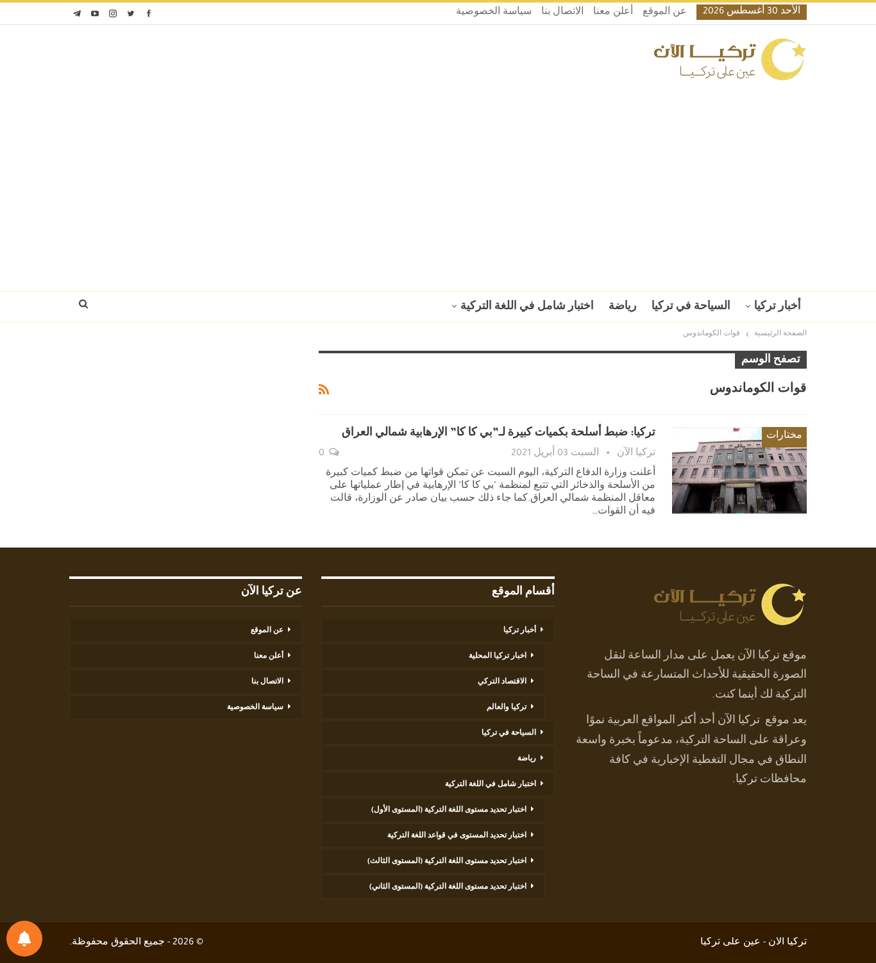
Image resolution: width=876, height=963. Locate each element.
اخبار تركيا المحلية (497, 656)
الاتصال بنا (562, 13)
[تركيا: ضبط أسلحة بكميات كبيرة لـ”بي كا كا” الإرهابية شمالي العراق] (739, 470)
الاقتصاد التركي (502, 682)
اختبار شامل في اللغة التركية (527, 307)
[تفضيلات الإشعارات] (24, 939)
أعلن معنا (613, 13)
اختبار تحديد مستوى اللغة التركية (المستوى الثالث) (446, 862)
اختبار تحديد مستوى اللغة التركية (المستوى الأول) (448, 810)
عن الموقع (665, 13)
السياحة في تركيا (691, 307)
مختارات (784, 436)
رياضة (623, 307)
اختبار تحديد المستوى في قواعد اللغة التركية (456, 836)
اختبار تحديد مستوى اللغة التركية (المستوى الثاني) (447, 887)
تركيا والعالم (506, 708)
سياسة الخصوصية (494, 13)
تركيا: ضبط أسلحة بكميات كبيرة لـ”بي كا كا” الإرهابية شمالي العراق (498, 433)
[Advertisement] (438, 182)
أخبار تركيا (777, 307)
